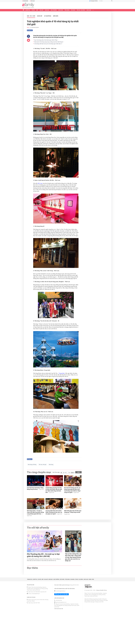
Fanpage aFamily (94, 0)
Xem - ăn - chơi (31, 16)
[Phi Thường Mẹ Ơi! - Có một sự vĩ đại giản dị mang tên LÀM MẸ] (44, 541)
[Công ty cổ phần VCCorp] (88, 586)
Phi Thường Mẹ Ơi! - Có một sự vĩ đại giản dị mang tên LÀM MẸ (43, 555)
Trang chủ (29, 579)
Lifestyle (27, 10)
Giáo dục (47, 10)
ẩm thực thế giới (42, 464)
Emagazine (25, 0)
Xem (78, 472)
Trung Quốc (62, 373)
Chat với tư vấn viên (62, 594)
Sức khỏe (60, 10)
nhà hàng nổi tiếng (32, 464)
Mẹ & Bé (41, 10)
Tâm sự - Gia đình (81, 10)
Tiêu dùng (67, 10)
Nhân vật (39, 16)
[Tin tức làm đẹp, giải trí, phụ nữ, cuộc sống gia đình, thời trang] (28, 5)
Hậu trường (54, 10)
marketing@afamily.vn (61, 591)
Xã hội (33, 10)
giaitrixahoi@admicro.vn (61, 602)
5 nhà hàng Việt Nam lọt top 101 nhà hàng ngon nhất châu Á (48, 43)
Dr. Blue (33, 0)
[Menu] (93, 10)
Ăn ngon (73, 10)
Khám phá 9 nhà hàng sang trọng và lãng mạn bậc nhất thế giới (48, 41)
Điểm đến (55, 16)
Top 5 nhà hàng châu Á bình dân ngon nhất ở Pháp (46, 40)
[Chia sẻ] (28, 36)
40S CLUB (89, 10)
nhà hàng (51, 464)
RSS (93, 579)
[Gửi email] (28, 40)
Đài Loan (40, 183)
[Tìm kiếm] (112, 1)
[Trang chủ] (23, 10)
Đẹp (37, 10)
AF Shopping (47, 16)
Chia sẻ (30, 30)
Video (90, 579)
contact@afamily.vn (35, 593)
